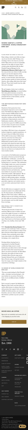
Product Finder (19, 396)
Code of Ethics (6, 363)
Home (3, 13)
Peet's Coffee (6, 380)
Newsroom (5, 361)
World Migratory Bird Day (9, 91)
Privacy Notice (5, 419)
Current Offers (19, 367)
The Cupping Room (20, 405)
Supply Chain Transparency (6, 367)
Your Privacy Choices (13, 422)
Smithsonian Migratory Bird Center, (12, 70)
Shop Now (14, 4)
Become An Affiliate (18, 383)
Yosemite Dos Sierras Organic (13, 227)
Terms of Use (5, 422)
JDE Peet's (4, 383)
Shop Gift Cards (19, 358)
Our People (5, 358)
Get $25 (17, 370)
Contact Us (5, 394)
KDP (3, 386)
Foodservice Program (18, 378)
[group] (14, 2)
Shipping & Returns (7, 399)
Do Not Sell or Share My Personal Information (12, 421)
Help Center (5, 396)
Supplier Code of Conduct (7, 371)
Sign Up (14, 322)
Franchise (18, 387)
